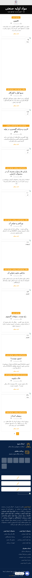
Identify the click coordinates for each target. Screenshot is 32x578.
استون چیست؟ (16, 358)
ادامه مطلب (16, 33)
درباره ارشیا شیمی (26, 560)
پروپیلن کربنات (16, 416)
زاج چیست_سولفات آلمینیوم (16, 316)
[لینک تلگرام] (4, 466)
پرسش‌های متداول (26, 551)
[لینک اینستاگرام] (15, 460)
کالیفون (16, 21)
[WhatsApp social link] (4, 460)
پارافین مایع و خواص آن (16, 273)
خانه (24, 11)
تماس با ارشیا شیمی (25, 563)
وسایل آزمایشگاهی (10, 537)
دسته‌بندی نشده (23, 374)
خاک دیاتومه (16, 378)
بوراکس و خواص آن (16, 223)
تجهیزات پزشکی (11, 542)
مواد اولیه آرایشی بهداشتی (24, 539)
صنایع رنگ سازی (10, 539)
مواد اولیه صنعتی (16, 17)
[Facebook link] (27, 460)
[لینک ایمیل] (21, 460)
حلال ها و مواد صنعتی (9, 534)
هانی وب (11, 575)
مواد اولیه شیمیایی (26, 534)
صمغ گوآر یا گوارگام (16, 93)
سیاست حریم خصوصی (25, 557)
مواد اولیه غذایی (10, 89)
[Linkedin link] (10, 460)
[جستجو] (1, 2)
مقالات (23, 89)
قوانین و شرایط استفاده (25, 554)
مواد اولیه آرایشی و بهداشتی (12, 125)
